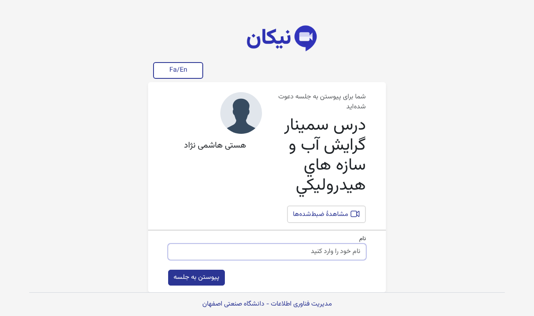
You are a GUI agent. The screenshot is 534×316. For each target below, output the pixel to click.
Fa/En (178, 70)
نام (362, 239)
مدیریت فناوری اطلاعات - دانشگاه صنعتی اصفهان (267, 304)
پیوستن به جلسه (196, 277)
